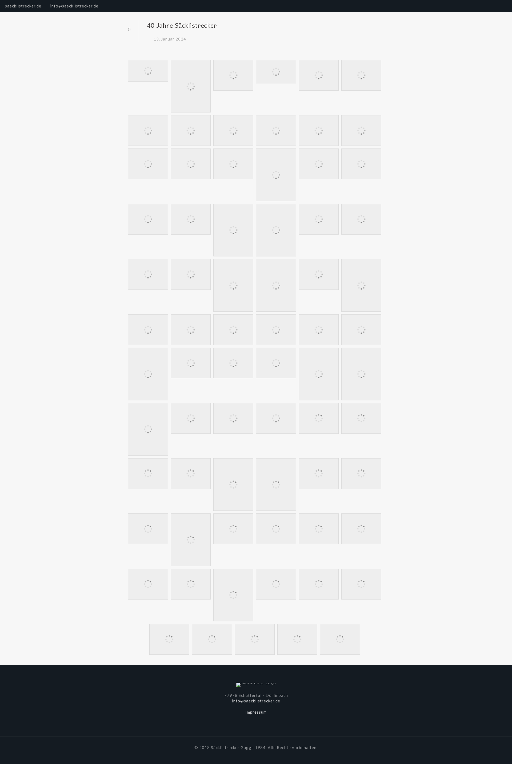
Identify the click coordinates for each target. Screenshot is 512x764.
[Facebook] (490, 5)
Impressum (256, 712)
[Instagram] (504, 5)
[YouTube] (497, 5)
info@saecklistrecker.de (74, 5)
